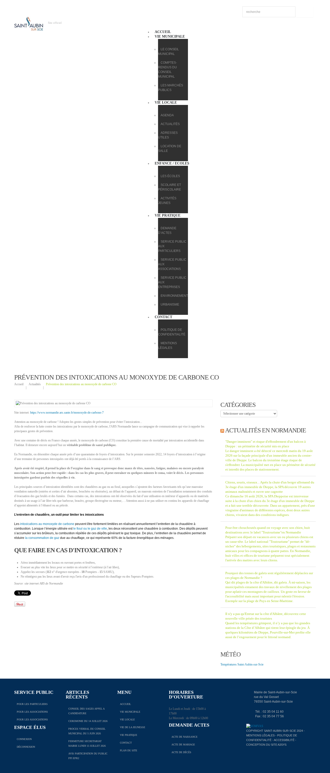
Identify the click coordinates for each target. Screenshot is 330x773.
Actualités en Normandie (265, 430)
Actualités (170, 124)
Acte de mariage (183, 744)
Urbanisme (170, 304)
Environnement (174, 296)
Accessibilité (284, 740)
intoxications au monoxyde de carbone (47, 524)
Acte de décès (181, 752)
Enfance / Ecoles (172, 163)
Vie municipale (170, 36)
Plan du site (128, 750)
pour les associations (32, 711)
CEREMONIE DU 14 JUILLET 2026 (88, 721)
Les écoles (170, 176)
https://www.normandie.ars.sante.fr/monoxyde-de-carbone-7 (67, 412)
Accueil (163, 32)
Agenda (167, 115)
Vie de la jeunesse (132, 727)
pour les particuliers (32, 704)
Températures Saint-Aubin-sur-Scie (241, 664)
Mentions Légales (260, 735)
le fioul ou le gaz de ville (90, 528)
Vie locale (166, 102)
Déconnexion (26, 746)
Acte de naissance (184, 736)
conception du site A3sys (266, 744)
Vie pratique (167, 215)
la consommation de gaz (42, 538)
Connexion (24, 739)
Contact (163, 317)
